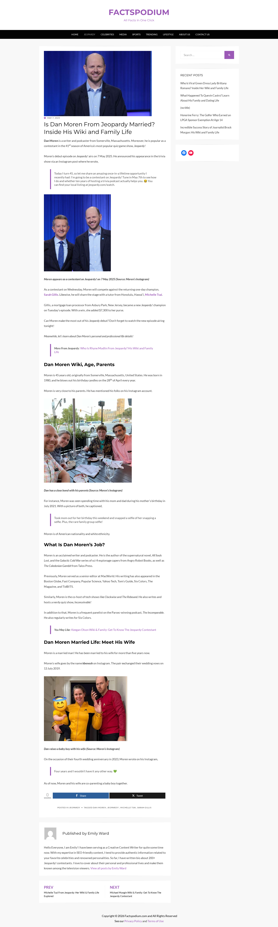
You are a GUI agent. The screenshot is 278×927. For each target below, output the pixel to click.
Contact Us (202, 34)
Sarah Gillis (144, 807)
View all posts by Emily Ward (108, 868)
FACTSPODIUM (139, 12)
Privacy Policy (133, 921)
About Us (184, 34)
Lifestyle (168, 34)
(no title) (185, 107)
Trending (152, 34)
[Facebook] (183, 152)
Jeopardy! (113, 807)
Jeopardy (89, 34)
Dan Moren (99, 807)
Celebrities (107, 34)
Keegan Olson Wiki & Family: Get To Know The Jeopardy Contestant (113, 629)
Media (123, 34)
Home (74, 34)
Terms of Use (156, 921)
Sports (136, 34)
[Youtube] (191, 152)
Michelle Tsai (128, 807)
